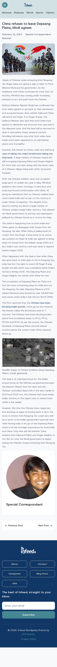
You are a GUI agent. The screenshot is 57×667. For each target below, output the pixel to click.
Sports (39, 12)
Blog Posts (42, 573)
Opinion (50, 12)
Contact (42, 564)
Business (19, 12)
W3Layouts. (28, 634)
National (6, 12)
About (14, 564)
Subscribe (28, 614)
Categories (15, 573)
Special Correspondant (38, 34)
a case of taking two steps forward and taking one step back (28, 153)
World (29, 12)
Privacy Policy (28, 639)
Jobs (14, 583)
